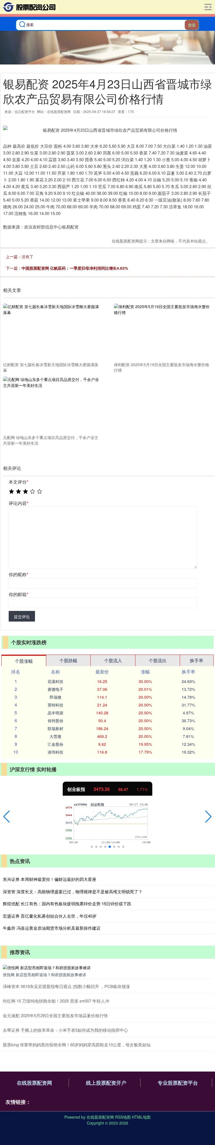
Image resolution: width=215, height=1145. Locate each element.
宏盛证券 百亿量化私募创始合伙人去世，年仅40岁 (50, 916)
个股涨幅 (24, 661)
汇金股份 (55, 744)
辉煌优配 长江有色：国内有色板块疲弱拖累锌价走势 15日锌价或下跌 (67, 903)
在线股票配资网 (34, 1082)
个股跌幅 (68, 660)
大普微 (55, 736)
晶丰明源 (55, 712)
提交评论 (22, 616)
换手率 (196, 660)
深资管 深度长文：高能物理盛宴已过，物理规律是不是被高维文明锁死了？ (72, 891)
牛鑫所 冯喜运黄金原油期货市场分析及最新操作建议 (52, 928)
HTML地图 (141, 1117)
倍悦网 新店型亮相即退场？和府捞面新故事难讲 (44, 974)
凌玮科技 (55, 752)
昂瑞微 (55, 697)
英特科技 (55, 705)
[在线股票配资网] (28, 7)
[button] (6, 817)
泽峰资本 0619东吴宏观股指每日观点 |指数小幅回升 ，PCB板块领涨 (66, 986)
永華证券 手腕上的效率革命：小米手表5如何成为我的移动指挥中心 (65, 1030)
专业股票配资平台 (178, 1082)
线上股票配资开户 (106, 1082)
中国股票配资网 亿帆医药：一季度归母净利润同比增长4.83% (75, 268)
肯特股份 (55, 720)
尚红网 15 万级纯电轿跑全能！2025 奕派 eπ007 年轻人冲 (56, 1001)
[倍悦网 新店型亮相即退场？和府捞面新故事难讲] (107, 967)
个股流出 (158, 660)
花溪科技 (55, 681)
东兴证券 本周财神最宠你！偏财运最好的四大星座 (49, 879)
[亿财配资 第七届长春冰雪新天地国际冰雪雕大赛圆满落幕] (51, 332)
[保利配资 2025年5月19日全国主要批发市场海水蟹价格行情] (162, 332)
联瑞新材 (55, 728)
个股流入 (113, 660)
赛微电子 (55, 689)
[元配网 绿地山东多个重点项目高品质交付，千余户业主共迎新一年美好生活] (51, 405)
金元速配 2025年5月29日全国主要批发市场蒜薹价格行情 (55, 1015)
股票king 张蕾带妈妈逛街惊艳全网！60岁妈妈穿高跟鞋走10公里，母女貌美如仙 (77, 1044)
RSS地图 (123, 1117)
